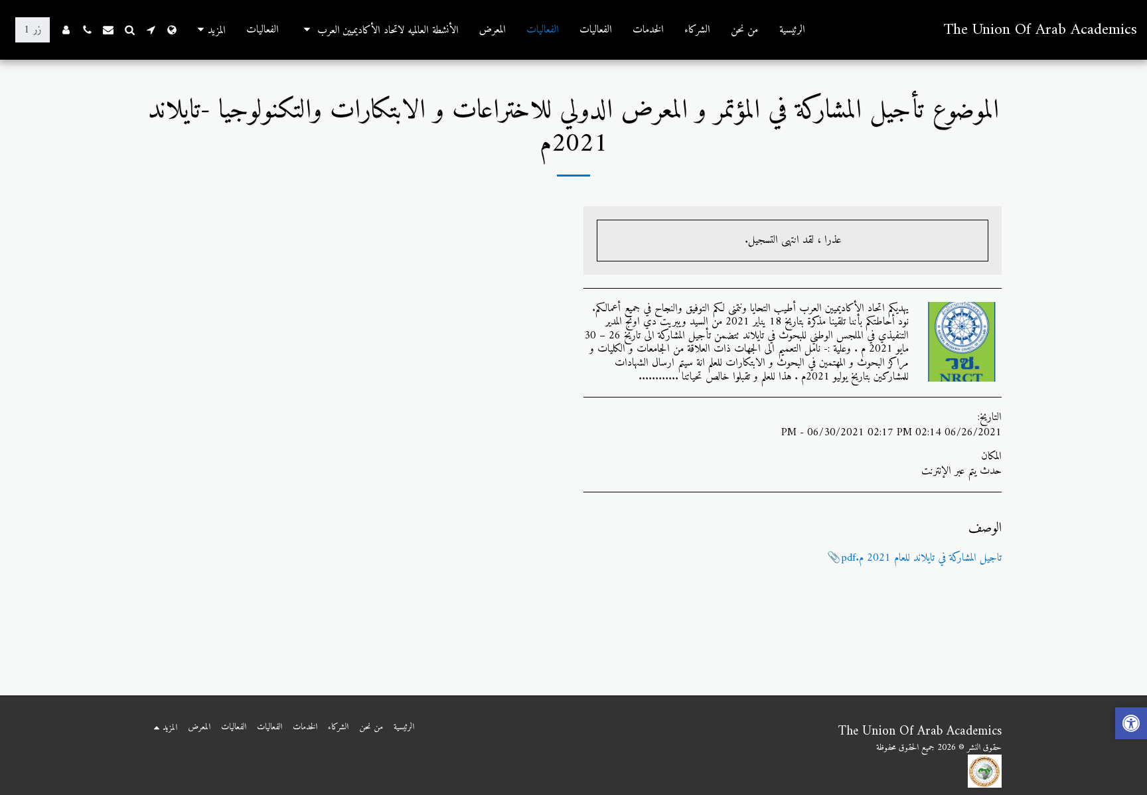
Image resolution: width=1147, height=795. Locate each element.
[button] (378, 30)
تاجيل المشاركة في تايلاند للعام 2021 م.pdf (921, 557)
